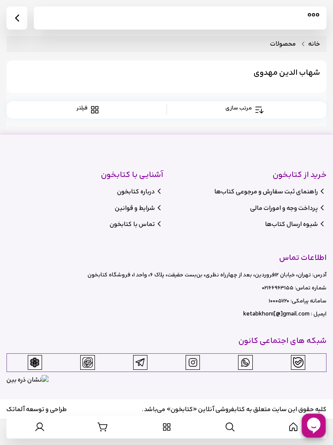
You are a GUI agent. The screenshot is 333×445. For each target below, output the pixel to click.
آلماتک (16, 409)
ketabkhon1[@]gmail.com (276, 314)
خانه (314, 44)
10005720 (279, 301)
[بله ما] (298, 362)
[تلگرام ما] (140, 362)
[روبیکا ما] (34, 362)
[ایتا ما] (87, 362)
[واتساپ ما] (245, 362)
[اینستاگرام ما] (193, 362)
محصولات (283, 44)
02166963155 (278, 287)
